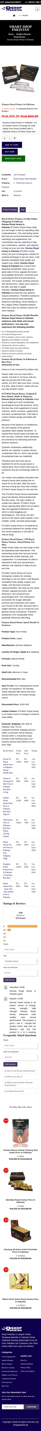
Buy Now (9, 152)
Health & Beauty (23, 34)
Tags (23, 210)
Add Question (10, 1064)
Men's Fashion (7, 1364)
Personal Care (7, 1382)
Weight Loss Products (9, 1375)
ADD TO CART (12, 145)
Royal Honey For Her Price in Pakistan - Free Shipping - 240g (8, 850)
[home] (12, 8)
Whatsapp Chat (13, 159)
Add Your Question (11, 1052)
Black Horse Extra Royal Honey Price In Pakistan (21, 1300)
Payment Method (26, 1364)
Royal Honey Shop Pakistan (25, 179)
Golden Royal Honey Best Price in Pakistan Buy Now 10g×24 (8, 806)
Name (5, 944)
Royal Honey (19, 37)
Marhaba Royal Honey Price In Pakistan (20, 1201)
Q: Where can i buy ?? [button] (14, 1077)
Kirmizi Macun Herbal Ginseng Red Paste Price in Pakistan (21, 1151)
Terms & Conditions (27, 1371)
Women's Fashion (8, 1368)
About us (23, 1360)
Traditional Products (9, 1379)
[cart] (14, 15)
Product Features (10, 210)
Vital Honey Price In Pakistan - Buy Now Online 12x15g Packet (8, 828)
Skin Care (5, 1386)
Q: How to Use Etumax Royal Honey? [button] (20, 1071)
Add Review (10, 980)
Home (11, 34)
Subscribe (31, 1407)
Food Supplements (8, 1357)
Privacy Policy (25, 1367)
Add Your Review (10, 967)
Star (5, 956)
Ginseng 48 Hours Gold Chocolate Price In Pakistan (20, 1250)
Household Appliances (10, 1371)
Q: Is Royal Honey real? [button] (14, 1091)
